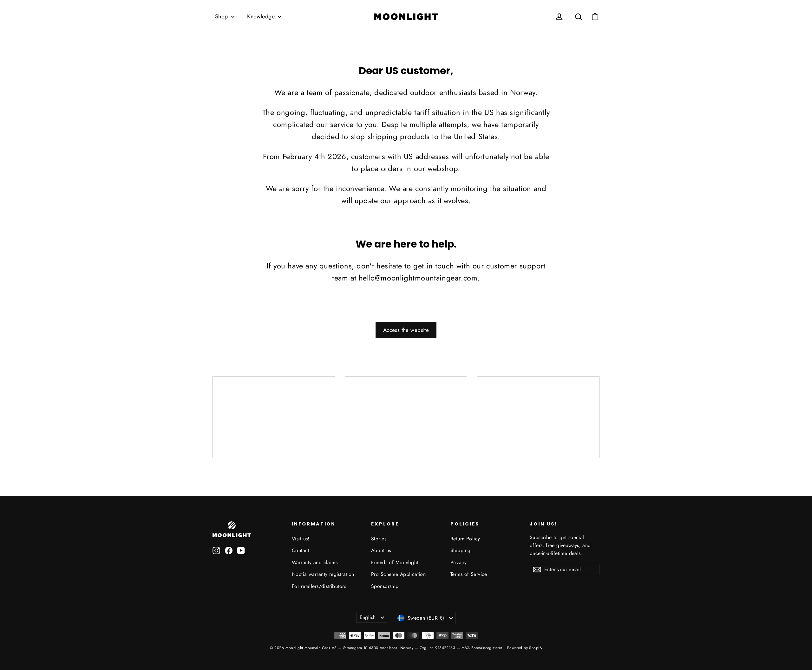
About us (381, 550)
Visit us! (301, 538)
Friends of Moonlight (394, 562)
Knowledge (261, 16)
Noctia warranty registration (323, 574)
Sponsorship (385, 586)
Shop (222, 16)
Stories (378, 538)
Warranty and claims (314, 562)
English (368, 617)
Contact (300, 550)
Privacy (458, 562)
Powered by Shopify (524, 648)
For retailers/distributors (319, 586)
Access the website (406, 330)
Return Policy (465, 538)
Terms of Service (468, 574)
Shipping (460, 550)
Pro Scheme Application (398, 574)
